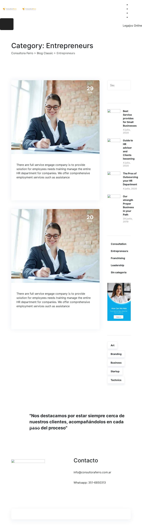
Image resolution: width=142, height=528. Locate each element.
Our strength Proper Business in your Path (128, 205)
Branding (116, 353)
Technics (116, 380)
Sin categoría (118, 272)
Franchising (118, 258)
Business (116, 362)
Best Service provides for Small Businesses (130, 118)
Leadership (117, 265)
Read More (30, 189)
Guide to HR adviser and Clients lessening (129, 149)
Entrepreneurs (119, 251)
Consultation (118, 243)
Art (112, 345)
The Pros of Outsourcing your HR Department (130, 179)
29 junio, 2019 (128, 220)
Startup (115, 371)
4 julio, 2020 (127, 131)
